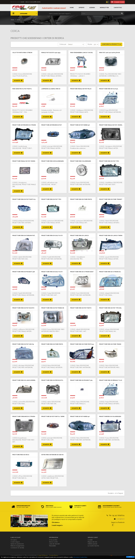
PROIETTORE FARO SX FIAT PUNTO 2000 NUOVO (80, 308)
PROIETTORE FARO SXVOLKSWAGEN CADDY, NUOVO (52, 161)
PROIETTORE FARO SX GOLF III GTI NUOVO (52, 272)
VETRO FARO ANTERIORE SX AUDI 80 (52, 454)
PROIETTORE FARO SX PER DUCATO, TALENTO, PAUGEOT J (52, 380)
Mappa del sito (92, 542)
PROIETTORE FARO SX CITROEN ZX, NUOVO (110, 272)
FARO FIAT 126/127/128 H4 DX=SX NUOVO (109, 53)
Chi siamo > (56, 522)
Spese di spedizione (17, 544)
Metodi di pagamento (17, 546)
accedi (22, 2)
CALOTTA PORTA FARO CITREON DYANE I (22, 53)
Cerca (18, 19)
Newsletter (52, 546)
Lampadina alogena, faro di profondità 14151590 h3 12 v (50, 89)
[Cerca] (121, 13)
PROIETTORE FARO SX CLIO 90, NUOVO (108, 89)
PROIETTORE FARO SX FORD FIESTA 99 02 (82, 344)
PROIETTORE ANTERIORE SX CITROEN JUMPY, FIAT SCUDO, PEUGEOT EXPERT (24, 125)
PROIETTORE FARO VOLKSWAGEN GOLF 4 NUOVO (80, 161)
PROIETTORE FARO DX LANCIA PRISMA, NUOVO (79, 236)
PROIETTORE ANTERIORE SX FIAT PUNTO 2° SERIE (51, 125)
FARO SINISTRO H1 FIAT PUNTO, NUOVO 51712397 (22, 89)
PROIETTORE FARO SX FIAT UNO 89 (23, 344)
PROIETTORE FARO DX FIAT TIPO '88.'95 (51, 199)
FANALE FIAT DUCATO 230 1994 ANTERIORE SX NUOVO (50, 53)
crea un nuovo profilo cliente (32, 2)
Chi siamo (14, 540)
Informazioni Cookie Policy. (80, 557)
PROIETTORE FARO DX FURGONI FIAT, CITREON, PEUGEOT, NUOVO (23, 236)
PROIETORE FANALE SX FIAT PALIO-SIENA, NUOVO (81, 89)
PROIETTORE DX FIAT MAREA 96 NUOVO (80, 125)
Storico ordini (53, 542)
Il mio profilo (53, 540)
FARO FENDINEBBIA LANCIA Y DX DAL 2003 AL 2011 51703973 (81, 53)
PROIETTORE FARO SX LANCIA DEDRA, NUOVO (23, 380)
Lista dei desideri (54, 544)
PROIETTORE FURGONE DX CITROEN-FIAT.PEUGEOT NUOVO (23, 417)
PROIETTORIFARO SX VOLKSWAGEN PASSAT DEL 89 (110, 417)
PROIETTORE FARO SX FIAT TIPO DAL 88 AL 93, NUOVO (110, 308)
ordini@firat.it (120, 519)
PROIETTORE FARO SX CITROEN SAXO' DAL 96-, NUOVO (82, 272)
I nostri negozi (15, 542)
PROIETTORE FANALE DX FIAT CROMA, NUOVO (110, 125)
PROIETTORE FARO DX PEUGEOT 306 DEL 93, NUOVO (23, 272)
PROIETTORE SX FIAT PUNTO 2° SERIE (52, 416)
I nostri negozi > (57, 525)
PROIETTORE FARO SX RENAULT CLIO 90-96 (110, 380)
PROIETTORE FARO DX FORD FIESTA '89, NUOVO (81, 199)
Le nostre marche (93, 546)
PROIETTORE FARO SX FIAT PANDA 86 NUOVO (52, 308)
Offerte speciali (92, 544)
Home (12, 19)
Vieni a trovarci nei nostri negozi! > (60, 13)
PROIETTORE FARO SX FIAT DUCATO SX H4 (23, 308)
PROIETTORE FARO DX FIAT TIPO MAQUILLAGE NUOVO (109, 161)
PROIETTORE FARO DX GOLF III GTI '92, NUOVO (52, 236)
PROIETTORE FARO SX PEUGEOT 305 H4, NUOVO (81, 380)
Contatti (90, 540)
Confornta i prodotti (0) (111, 44)
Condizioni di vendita (17, 548)
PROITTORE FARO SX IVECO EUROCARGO (20, 455)
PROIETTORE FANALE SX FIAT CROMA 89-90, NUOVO (23, 161)
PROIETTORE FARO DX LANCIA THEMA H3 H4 (110, 236)
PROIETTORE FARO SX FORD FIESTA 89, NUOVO (52, 344)
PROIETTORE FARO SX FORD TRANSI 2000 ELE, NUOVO (110, 344)
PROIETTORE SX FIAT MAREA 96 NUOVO (80, 417)
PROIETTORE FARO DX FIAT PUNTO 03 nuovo (23, 199)
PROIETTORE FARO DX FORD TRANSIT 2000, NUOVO (110, 199)
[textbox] (102, 13)
